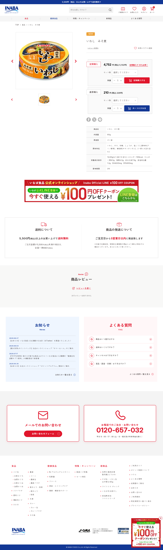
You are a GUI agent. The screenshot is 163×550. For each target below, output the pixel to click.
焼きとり (34, 491)
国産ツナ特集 (82, 472)
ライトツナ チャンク (111, 486)
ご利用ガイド (136, 466)
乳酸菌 (52, 477)
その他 (32, 515)
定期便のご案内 (137, 483)
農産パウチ (35, 483)
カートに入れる (139, 108)
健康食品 (52, 466)
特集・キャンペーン (81, 18)
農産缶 (33, 479)
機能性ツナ (18, 500)
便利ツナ (17, 495)
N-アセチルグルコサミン (59, 472)
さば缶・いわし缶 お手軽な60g (109, 480)
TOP (17, 25)
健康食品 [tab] (54, 18)
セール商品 (81, 477)
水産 (32, 499)
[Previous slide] (12, 61)
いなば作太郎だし (109, 491)
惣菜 (32, 495)
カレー (32, 503)
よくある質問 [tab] (136, 18)
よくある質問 (136, 479)
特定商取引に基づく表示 (141, 501)
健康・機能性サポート (58, 491)
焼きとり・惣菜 (36, 487)
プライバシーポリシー (140, 506)
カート (152, 12)
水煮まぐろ (19, 476)
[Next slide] (75, 61)
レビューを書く (83, 288)
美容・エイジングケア (58, 486)
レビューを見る (93, 48)
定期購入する (139, 80)
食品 (23, 25)
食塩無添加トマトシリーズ (108, 497)
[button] (44, 99)
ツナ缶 (16, 472)
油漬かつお (19, 486)
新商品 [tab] (109, 18)
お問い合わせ (136, 492)
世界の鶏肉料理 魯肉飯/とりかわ (109, 473)
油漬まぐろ (19, 479)
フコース (53, 481)
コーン (33, 476)
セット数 (107, 72)
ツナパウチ (18, 491)
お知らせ (134, 488)
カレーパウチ (36, 511)
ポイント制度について (140, 470)
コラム (134, 475)
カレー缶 (34, 508)
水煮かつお (19, 483)
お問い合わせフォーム (43, 433)
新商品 (104, 466)
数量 (109, 80)
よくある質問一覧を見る (140, 374)
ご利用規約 (135, 497)
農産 (32, 472)
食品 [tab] (26, 18)
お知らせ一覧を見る (63, 375)
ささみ (16, 505)
